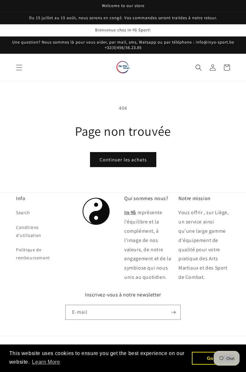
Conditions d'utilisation (28, 231)
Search (23, 212)
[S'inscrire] (173, 312)
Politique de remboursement (33, 254)
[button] (19, 68)
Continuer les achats (123, 160)
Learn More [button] (46, 362)
